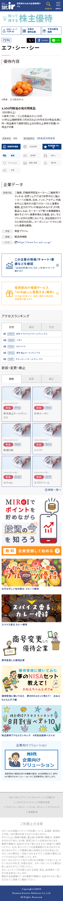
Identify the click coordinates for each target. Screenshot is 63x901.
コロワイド (21, 347)
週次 (31, 327)
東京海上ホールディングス (28, 353)
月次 (51, 327)
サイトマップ (54, 807)
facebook (45, 40)
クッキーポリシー (37, 807)
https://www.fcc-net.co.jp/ (34, 242)
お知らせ (51, 797)
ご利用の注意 (43, 802)
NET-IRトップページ (19, 797)
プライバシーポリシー (16, 807)
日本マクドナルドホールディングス (31, 334)
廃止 (51, 379)
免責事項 (32, 812)
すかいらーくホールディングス (29, 359)
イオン (19, 340)
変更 (31, 379)
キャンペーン (38, 797)
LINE (58, 40)
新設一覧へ (55, 490)
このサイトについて (25, 802)
